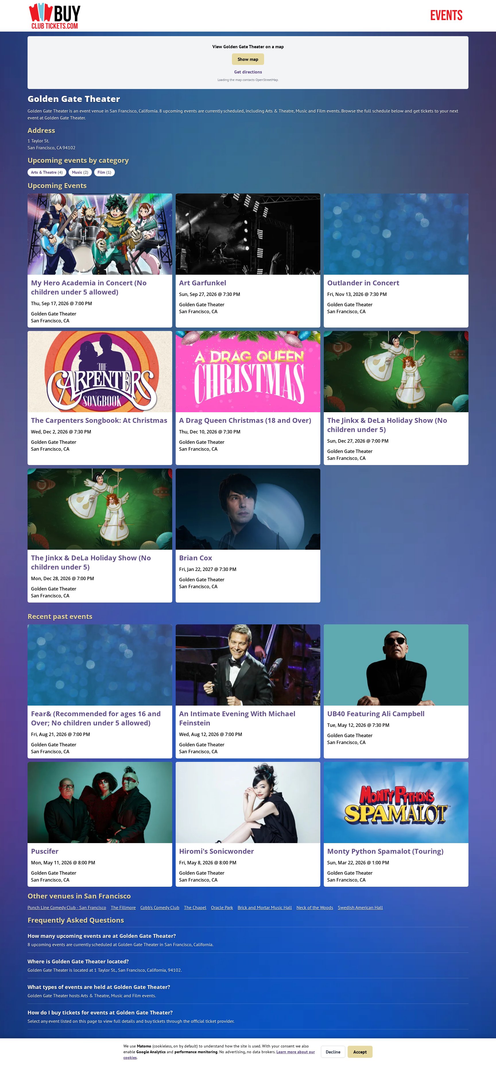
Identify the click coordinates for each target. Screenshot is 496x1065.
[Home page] (55, 15)
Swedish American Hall (360, 907)
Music (80, 172)
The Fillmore (123, 907)
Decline (333, 1052)
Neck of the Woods (315, 907)
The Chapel (195, 907)
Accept (360, 1052)
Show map (248, 59)
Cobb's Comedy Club (159, 907)
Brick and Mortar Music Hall (265, 907)
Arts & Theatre (47, 172)
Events (446, 15)
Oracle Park (222, 907)
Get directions (248, 72)
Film (104, 172)
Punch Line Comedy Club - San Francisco (67, 907)
